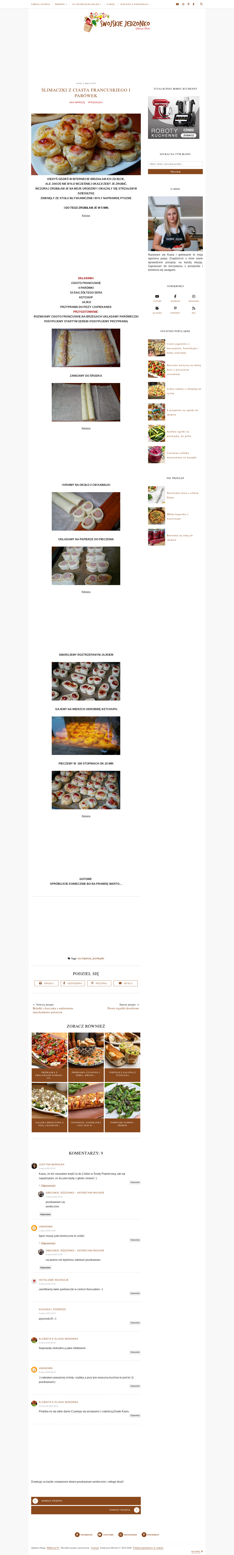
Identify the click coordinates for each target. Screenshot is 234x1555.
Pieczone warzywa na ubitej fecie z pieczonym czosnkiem (184, 369)
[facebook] (193, 4)
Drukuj (49, 983)
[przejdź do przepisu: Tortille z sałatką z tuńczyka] (122, 1067)
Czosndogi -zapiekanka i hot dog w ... (86, 1124)
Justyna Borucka (51, 1164)
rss (193, 313)
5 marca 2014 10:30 (54, 1197)
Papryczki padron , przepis (122, 1124)
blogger (157, 313)
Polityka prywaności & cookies (148, 1548)
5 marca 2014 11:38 (47, 1231)
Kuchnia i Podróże (52, 1309)
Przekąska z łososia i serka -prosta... (86, 1074)
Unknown (46, 1226)
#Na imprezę (77, 102)
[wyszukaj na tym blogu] (201, 4)
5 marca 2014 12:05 (54, 1254)
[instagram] (184, 4)
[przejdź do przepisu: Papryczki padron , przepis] (122, 1117)
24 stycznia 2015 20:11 (48, 1406)
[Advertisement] (117, 55)
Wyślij (128, 983)
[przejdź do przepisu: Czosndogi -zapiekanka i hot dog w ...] (86, 1117)
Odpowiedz (135, 1182)
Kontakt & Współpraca (135, 4)
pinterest (175, 313)
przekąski (98, 958)
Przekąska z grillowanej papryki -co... (49, 1075)
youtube (157, 301)
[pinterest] (190, 4)
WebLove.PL (53, 1548)
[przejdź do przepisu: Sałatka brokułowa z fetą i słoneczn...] (49, 1117)
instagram (194, 301)
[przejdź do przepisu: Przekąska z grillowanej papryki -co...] (49, 1067)
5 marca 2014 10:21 (47, 1168)
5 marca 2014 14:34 (47, 1284)
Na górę (195, 1552)
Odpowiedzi (48, 1185)
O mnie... (111, 4)
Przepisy (60, 4)
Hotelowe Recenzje (54, 1280)
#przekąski (95, 102)
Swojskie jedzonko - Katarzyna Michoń (75, 1192)
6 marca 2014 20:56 (47, 1343)
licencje (95, 1548)
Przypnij (101, 983)
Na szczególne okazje (85, 4)
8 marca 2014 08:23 (47, 1372)
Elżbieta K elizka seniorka (58, 1338)
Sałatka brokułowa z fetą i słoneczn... (49, 1124)
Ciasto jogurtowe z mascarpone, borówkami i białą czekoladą (183, 348)
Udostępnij (74, 983)
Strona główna (40, 4)
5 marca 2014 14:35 (47, 1313)
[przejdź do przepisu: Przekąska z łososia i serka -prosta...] (86, 1067)
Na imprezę (84, 958)
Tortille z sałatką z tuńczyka (122, 1074)
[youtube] (178, 4)
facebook (175, 301)
